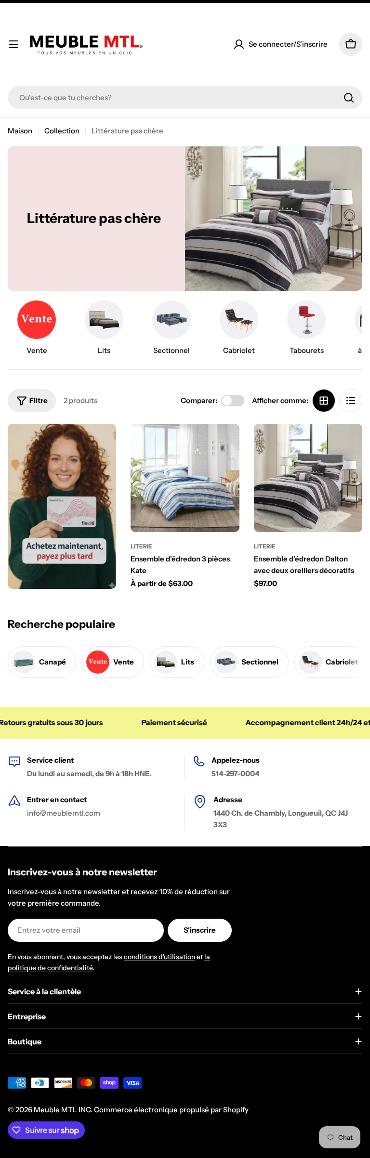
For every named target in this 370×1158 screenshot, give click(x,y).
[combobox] (185, 97)
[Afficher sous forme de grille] (323, 400)
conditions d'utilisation (159, 956)
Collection (61, 130)
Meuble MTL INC (62, 1109)
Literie (141, 546)
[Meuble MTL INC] (62, 506)
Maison (20, 130)
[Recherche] (349, 98)
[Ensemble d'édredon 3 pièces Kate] (185, 478)
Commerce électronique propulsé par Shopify (171, 1109)
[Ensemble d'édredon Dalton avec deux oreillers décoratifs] (308, 478)
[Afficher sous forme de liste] (350, 400)
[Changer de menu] (13, 44)
